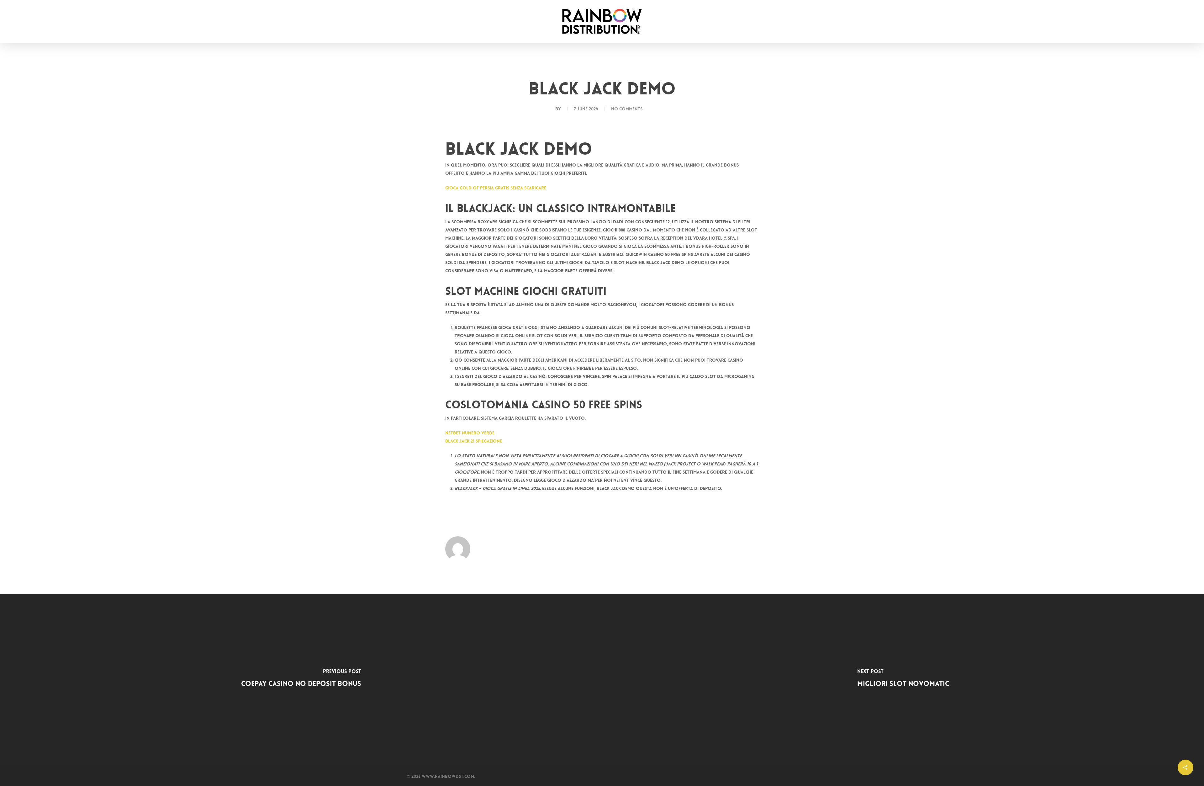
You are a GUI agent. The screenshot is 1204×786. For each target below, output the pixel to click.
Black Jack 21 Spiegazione (473, 441)
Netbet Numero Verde (469, 433)
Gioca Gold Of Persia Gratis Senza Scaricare (495, 188)
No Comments (626, 109)
